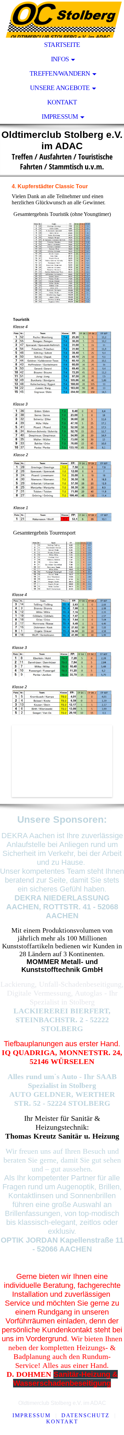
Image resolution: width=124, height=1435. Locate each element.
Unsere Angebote (60, 87)
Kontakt (62, 102)
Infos (60, 59)
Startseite (62, 44)
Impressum (60, 116)
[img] (62, 19)
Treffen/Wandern (60, 73)
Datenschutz (85, 1415)
